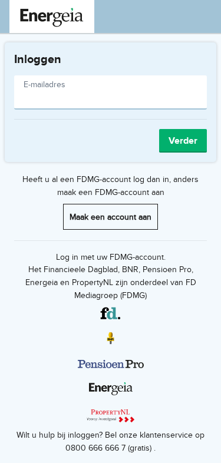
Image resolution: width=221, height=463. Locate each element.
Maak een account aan (110, 216)
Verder (183, 140)
